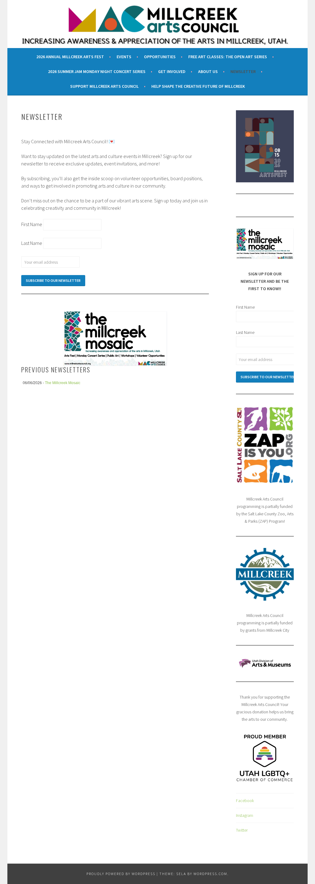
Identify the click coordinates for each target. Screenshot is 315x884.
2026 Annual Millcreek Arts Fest (70, 56)
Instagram (244, 815)
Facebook (245, 800)
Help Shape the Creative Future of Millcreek (198, 86)
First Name (32, 224)
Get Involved (171, 71)
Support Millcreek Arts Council (104, 86)
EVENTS (124, 56)
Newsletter (243, 71)
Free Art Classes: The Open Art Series (227, 56)
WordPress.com (210, 873)
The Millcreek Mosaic (62, 383)
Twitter (242, 830)
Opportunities (160, 56)
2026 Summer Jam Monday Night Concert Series (97, 71)
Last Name (32, 243)
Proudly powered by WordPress (120, 873)
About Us (208, 71)
